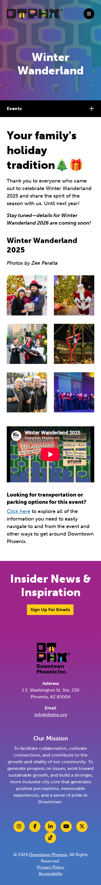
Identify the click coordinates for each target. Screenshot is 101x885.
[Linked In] (50, 826)
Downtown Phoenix (48, 854)
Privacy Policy (50, 867)
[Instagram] (19, 826)
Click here (18, 511)
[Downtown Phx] (53, 657)
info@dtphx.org (51, 714)
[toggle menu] (89, 13)
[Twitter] (82, 826)
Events (14, 108)
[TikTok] (50, 837)
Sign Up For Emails (50, 609)
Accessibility (51, 873)
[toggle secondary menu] (92, 109)
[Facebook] (34, 826)
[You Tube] (66, 826)
